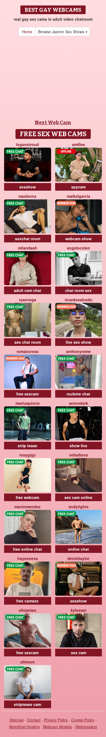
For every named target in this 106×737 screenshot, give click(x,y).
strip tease (27, 445)
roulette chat (78, 394)
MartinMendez (27, 506)
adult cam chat (27, 290)
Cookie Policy (82, 720)
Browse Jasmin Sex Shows (61, 31)
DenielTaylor (78, 558)
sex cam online (78, 497)
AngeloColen (78, 248)
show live (78, 445)
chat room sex (78, 290)
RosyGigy (27, 455)
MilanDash (27, 248)
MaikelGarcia (78, 196)
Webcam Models (57, 726)
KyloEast (78, 610)
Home (27, 31)
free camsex (27, 601)
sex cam (78, 652)
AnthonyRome (78, 351)
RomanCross (28, 351)
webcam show (78, 238)
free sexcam (27, 394)
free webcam (27, 497)
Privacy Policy (56, 720)
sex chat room (27, 342)
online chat (78, 549)
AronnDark (78, 403)
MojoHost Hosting (24, 726)
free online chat (27, 549)
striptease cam (27, 704)
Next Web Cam (53, 123)
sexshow (27, 187)
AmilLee (78, 144)
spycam (78, 187)
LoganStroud (27, 144)
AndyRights (78, 506)
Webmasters (86, 726)
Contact (33, 720)
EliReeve (27, 662)
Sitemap (17, 720)
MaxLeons (27, 196)
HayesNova (27, 558)
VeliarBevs (78, 455)
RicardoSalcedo (78, 299)
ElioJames (27, 610)
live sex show (78, 342)
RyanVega (27, 299)
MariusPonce (27, 403)
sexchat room (27, 238)
